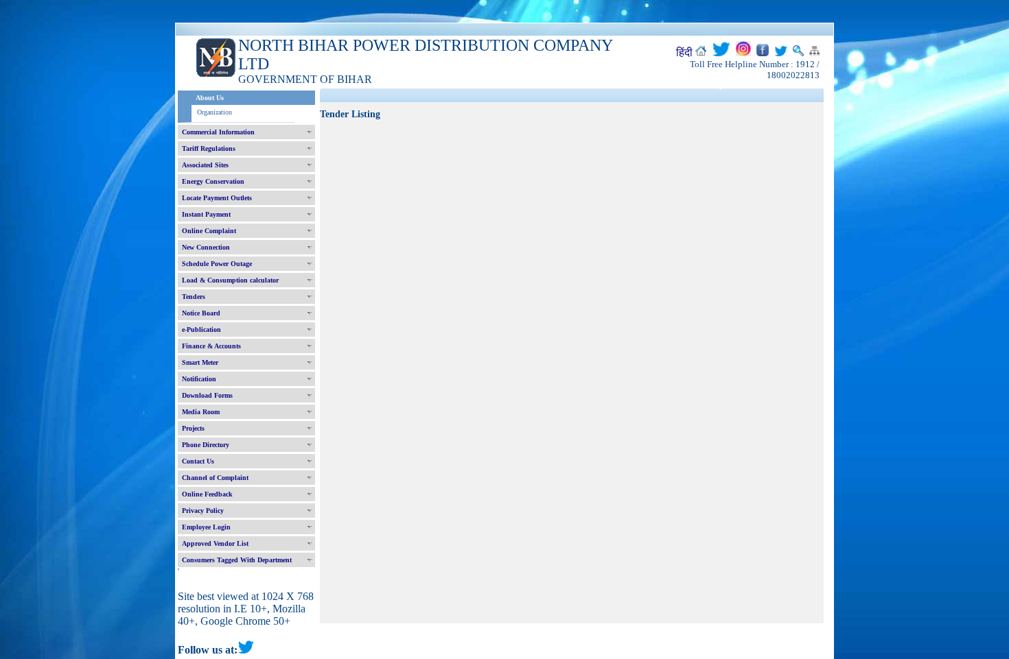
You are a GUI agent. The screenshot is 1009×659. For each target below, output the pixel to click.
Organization (214, 112)
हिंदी (684, 52)
